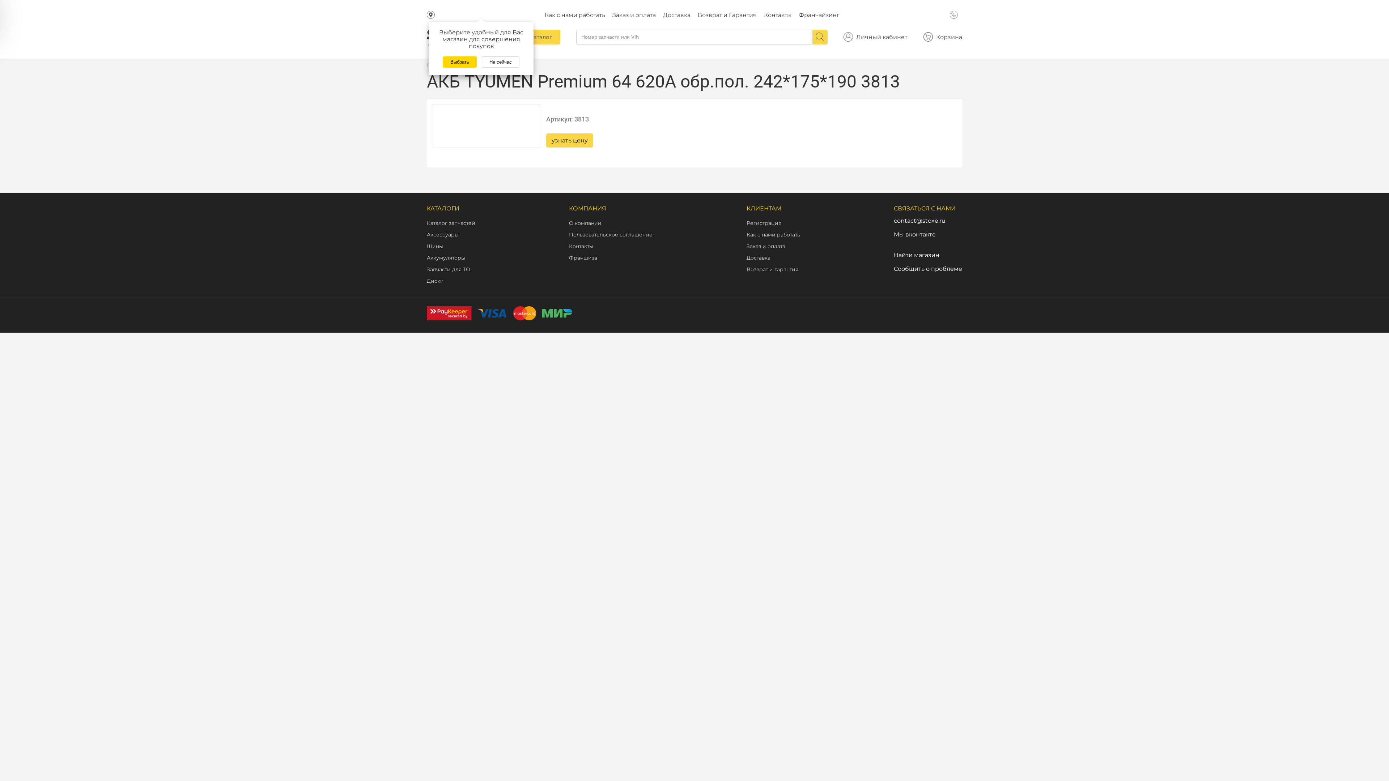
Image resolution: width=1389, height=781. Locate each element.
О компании (585, 223)
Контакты (777, 15)
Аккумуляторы (446, 258)
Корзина (949, 37)
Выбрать (459, 62)
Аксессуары (443, 234)
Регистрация (764, 223)
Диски (435, 281)
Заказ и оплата (634, 15)
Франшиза (583, 258)
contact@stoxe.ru (920, 220)
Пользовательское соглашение (611, 234)
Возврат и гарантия (772, 269)
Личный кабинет (882, 37)
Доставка (677, 15)
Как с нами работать (575, 15)
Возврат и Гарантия (727, 15)
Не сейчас (500, 62)
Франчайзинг (819, 15)
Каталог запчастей (451, 223)
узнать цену (570, 140)
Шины (435, 246)
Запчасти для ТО (448, 269)
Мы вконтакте (915, 234)
